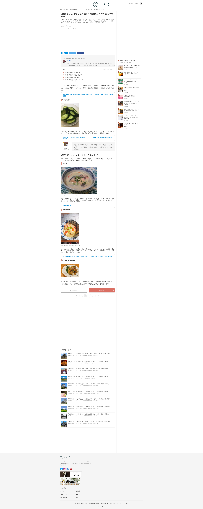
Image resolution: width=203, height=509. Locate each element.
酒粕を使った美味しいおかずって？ (72, 72)
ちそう (61, 9)
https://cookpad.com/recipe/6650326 (72, 245)
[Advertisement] (88, 40)
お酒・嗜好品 (63, 497)
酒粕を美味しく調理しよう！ (70, 80)
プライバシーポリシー (113, 503)
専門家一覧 (122, 503)
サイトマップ (78, 503)
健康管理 (78, 491)
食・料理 (66, 9)
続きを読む (102, 290)
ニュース (78, 494)
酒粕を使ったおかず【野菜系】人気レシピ (73, 75)
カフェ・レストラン (65, 494)
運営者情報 (91, 503)
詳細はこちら (66, 205)
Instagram (69, 60)
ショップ (78, 497)
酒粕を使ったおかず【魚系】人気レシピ (73, 77)
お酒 (71, 9)
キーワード (84, 503)
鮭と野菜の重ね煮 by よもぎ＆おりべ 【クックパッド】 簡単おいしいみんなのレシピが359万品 (87, 256)
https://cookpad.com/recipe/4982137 (72, 128)
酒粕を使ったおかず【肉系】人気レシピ (73, 74)
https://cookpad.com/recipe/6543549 (72, 278)
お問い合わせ (104, 503)
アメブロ (69, 62)
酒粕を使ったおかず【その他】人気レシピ (73, 79)
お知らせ (97, 503)
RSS (127, 503)
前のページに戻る (74, 290)
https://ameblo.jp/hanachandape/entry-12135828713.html (76, 195)
